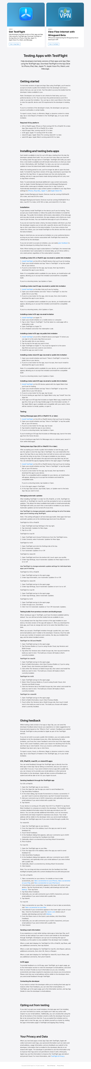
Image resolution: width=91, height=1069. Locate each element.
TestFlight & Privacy (57, 1056)
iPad (35, 191)
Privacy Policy (60, 1065)
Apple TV (44, 191)
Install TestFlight (27, 261)
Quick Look (51, 912)
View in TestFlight (53, 44)
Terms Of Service (51, 1065)
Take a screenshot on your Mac (35, 907)
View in (14, 44)
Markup (24, 889)
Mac (38, 191)
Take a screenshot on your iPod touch (47, 883)
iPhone (30, 191)
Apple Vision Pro (56, 191)
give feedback (63, 243)
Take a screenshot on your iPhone (45, 881)
